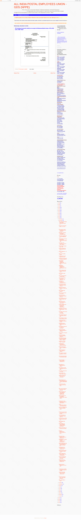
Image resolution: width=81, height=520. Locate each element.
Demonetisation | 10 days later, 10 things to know (63, 318)
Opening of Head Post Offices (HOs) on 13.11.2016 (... (62, 376)
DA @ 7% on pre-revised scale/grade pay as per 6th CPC (63, 413)
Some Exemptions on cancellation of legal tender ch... (62, 416)
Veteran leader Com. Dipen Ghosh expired (62, 373)
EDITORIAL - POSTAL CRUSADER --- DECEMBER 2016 (62, 233)
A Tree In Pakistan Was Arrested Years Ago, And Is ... (62, 271)
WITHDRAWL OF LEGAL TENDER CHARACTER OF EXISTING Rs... (63, 440)
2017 (59, 216)
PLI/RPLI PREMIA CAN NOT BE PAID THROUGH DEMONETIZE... (62, 305)
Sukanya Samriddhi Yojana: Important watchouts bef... (62, 473)
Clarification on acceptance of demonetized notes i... (62, 282)
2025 (59, 204)
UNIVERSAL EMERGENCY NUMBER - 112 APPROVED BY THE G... (62, 267)
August (60, 485)
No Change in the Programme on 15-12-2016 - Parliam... (62, 244)
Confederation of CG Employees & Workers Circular (63, 321)
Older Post (53, 73)
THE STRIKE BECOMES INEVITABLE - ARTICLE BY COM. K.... (63, 223)
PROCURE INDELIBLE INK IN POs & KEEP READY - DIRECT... (62, 339)
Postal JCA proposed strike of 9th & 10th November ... (62, 477)
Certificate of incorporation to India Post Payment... (63, 259)
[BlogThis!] (30, 69)
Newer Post (16, 73)
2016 (59, 217)
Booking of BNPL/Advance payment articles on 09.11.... (62, 432)
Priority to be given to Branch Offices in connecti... (62, 351)
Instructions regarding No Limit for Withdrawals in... (63, 236)
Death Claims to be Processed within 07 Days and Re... (62, 302)
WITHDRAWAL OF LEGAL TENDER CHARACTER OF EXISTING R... (62, 425)
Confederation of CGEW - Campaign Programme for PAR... (63, 470)
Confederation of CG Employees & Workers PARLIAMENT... (63, 402)
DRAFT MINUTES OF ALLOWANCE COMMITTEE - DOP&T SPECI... (63, 397)
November (60, 220)
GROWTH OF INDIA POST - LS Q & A (62, 342)
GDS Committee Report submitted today (62, 276)
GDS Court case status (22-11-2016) (62, 293)
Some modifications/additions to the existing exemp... (63, 405)
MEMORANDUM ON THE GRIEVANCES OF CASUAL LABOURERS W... (63, 381)
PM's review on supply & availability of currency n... (62, 354)
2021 (59, 210)
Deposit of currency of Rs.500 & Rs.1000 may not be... (63, 288)
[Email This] (29, 69)
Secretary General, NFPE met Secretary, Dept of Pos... (63, 419)
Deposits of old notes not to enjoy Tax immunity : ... (63, 428)
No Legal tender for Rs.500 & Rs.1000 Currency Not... (62, 448)
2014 (59, 499)
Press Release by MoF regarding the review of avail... (63, 368)
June (60, 488)
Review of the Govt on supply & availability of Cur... (62, 347)
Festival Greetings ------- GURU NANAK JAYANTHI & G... (62, 361)
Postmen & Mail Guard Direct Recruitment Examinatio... (62, 457)
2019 (59, 213)
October (60, 482)
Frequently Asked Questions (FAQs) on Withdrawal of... (62, 437)
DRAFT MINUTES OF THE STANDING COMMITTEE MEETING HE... (62, 393)
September (61, 484)
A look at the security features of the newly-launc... (62, 385)
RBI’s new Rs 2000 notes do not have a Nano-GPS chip (63, 389)
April (60, 491)
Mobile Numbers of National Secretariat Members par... (62, 460)
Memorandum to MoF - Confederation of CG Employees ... (62, 230)
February (60, 494)
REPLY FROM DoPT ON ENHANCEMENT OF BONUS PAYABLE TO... (63, 444)
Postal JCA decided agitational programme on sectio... (62, 330)
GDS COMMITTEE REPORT (62, 291)
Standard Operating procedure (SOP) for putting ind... (62, 336)
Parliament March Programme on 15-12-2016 (62, 465)
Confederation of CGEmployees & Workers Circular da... (62, 344)
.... (59, 434)
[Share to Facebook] (32, 69)
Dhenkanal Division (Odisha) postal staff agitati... (62, 324)
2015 (59, 497)
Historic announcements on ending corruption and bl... (62, 451)
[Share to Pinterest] (33, 69)
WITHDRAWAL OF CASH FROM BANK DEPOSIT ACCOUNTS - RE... (63, 240)
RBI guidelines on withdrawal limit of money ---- (62, 365)
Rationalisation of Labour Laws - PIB (62, 246)
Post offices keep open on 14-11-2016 (63, 371)
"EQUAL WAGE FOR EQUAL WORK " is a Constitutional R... (62, 454)
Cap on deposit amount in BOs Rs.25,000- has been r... (63, 299)
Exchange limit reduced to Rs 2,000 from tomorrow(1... (63, 327)
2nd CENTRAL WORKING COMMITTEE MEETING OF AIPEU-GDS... (62, 262)
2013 (59, 500)
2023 (59, 207)
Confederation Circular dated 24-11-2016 (62, 256)
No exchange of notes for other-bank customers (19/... (63, 315)
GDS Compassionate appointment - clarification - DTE (62, 279)
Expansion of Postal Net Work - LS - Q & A (62, 226)
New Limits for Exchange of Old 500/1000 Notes (63, 356)
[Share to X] (31, 69)
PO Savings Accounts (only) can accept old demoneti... (62, 285)
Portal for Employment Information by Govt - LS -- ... (62, 249)
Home (35, 73)
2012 (59, 502)
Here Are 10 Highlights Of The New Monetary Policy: (63, 408)
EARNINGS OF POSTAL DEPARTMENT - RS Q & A (63, 309)
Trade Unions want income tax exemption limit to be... (62, 296)
